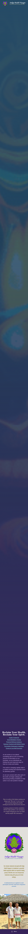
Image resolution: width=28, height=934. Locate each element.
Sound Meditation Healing (14, 740)
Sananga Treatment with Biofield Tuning (14, 744)
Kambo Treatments (14, 737)
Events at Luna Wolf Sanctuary (14, 748)
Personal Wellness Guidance (14, 742)
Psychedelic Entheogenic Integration (14, 746)
